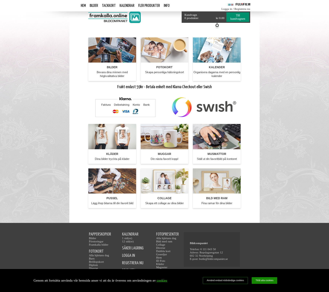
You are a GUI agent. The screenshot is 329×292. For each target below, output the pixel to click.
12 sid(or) (128, 241)
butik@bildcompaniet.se (213, 258)
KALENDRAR (130, 234)
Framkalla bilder (98, 244)
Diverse (93, 268)
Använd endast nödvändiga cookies (225, 280)
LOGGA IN (128, 255)
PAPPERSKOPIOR (100, 234)
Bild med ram (164, 241)
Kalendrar (127, 6)
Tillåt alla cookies (264, 280)
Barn (92, 258)
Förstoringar (96, 241)
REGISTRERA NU (132, 263)
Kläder (160, 264)
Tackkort (109, 6)
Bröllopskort (96, 261)
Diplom (93, 265)
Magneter (161, 267)
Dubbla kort (163, 251)
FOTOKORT (96, 251)
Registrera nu (242, 8)
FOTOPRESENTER (167, 234)
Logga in (226, 8)
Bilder (94, 6)
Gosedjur (161, 254)
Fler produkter (149, 6)
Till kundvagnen (237, 17)
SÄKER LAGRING (133, 248)
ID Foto (160, 260)
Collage (160, 244)
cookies (162, 280)
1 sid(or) (127, 238)
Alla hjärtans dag (99, 255)
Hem (83, 6)
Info (167, 6)
